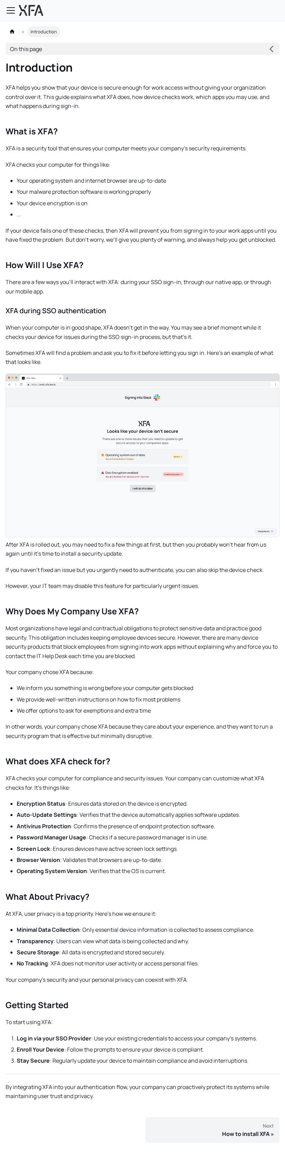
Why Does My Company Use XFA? (72, 611)
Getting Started (37, 1005)
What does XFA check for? (58, 761)
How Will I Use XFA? (44, 265)
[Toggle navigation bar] (11, 10)
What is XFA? (32, 131)
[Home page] (12, 31)
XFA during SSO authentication (56, 310)
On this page (26, 49)
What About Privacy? (47, 896)
